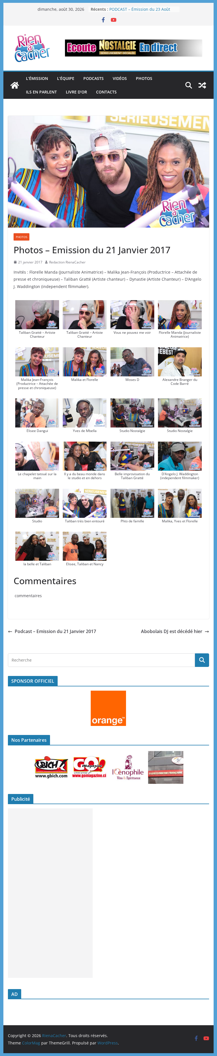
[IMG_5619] (132, 445)
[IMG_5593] (132, 402)
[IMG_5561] (180, 304)
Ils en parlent (41, 92)
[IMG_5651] (85, 493)
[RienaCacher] (14, 85)
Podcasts (93, 78)
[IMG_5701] (85, 536)
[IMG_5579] (85, 402)
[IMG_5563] (37, 351)
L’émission (37, 78)
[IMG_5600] (37, 445)
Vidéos (120, 78)
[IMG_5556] (37, 304)
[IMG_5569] (132, 351)
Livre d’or (76, 92)
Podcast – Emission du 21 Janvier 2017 (55, 631)
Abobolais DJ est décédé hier (171, 631)
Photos (144, 78)
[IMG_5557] (85, 304)
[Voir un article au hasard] (202, 85)
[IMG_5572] (37, 402)
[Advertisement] (50, 893)
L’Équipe (65, 78)
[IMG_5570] (180, 351)
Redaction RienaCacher (67, 262)
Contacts (106, 92)
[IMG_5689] (132, 493)
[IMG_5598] (180, 402)
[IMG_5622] (180, 445)
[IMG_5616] (85, 445)
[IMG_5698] (37, 536)
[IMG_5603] (132, 304)
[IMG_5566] (85, 351)
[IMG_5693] (180, 493)
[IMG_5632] (37, 493)
